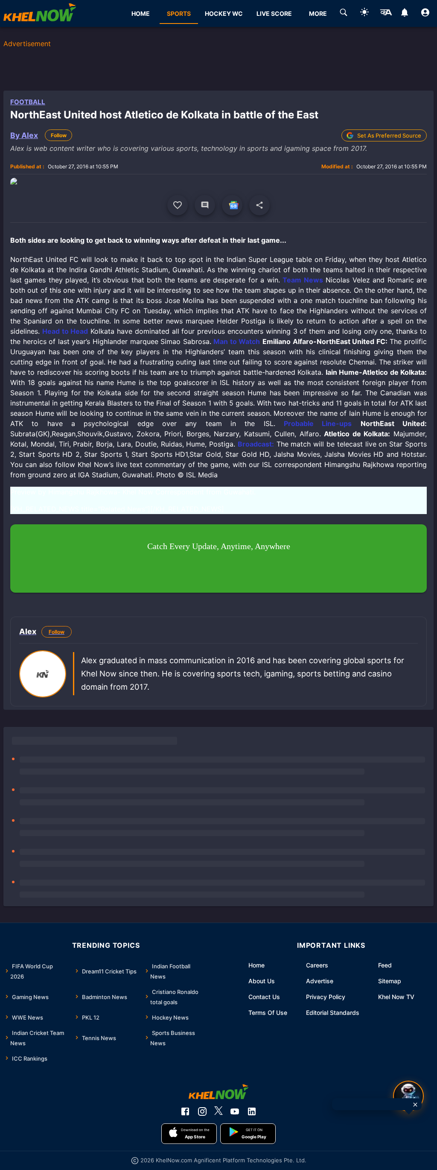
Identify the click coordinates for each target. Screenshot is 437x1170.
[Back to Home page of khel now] (39, 13)
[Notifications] (404, 14)
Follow (59, 135)
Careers (317, 965)
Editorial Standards (332, 1012)
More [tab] (318, 13)
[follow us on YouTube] (235, 1111)
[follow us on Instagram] (202, 1111)
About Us (261, 981)
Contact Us (264, 996)
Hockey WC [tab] (224, 13)
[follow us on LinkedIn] (252, 1111)
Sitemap (389, 981)
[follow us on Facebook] (185, 1111)
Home (256, 965)
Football (27, 102)
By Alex (24, 135)
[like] (177, 205)
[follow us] (232, 205)
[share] (259, 205)
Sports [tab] (179, 13)
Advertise (319, 981)
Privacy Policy (325, 996)
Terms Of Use (267, 1012)
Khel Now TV (396, 996)
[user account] (425, 14)
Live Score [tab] (274, 13)
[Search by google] (343, 13)
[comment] (205, 205)
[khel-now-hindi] (386, 14)
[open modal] (408, 1096)
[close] (415, 1104)
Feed (385, 965)
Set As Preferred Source (389, 135)
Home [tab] (140, 13)
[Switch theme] (364, 13)
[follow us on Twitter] (218, 1111)
